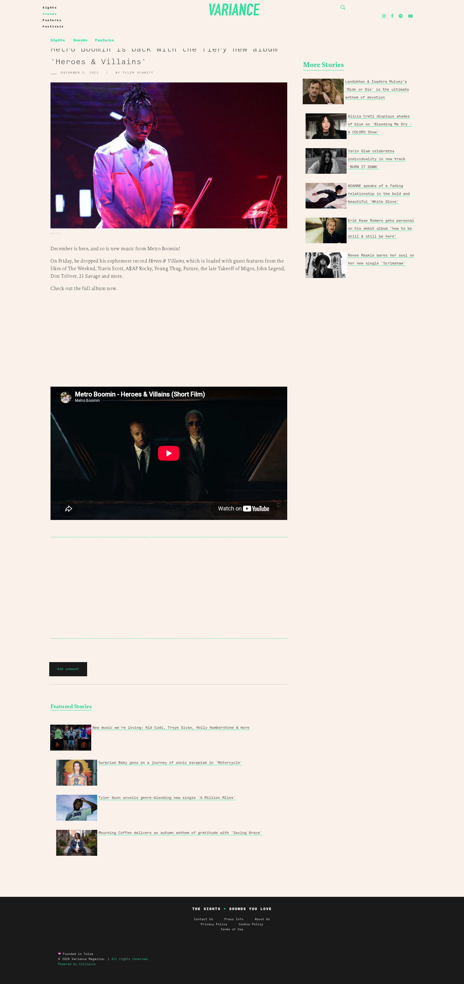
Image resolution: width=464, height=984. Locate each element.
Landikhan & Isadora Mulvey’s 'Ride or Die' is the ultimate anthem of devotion (377, 89)
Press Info (233, 919)
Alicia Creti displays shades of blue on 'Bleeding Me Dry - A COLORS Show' (380, 124)
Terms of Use (232, 929)
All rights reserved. (130, 959)
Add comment (68, 669)
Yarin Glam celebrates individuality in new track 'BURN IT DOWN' (376, 159)
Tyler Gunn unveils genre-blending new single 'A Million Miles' (166, 797)
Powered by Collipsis (77, 964)
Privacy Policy (220, 924)
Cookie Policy (251, 924)
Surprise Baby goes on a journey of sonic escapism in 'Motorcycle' (170, 762)
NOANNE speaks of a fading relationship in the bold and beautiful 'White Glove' (379, 194)
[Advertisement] (169, 588)
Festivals (53, 26)
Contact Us (203, 919)
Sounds (50, 13)
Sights (50, 7)
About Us (262, 919)
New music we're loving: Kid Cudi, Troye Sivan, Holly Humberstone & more (170, 727)
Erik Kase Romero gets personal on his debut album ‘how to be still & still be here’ (381, 228)
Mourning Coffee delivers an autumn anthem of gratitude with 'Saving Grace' (180, 832)
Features (52, 20)
